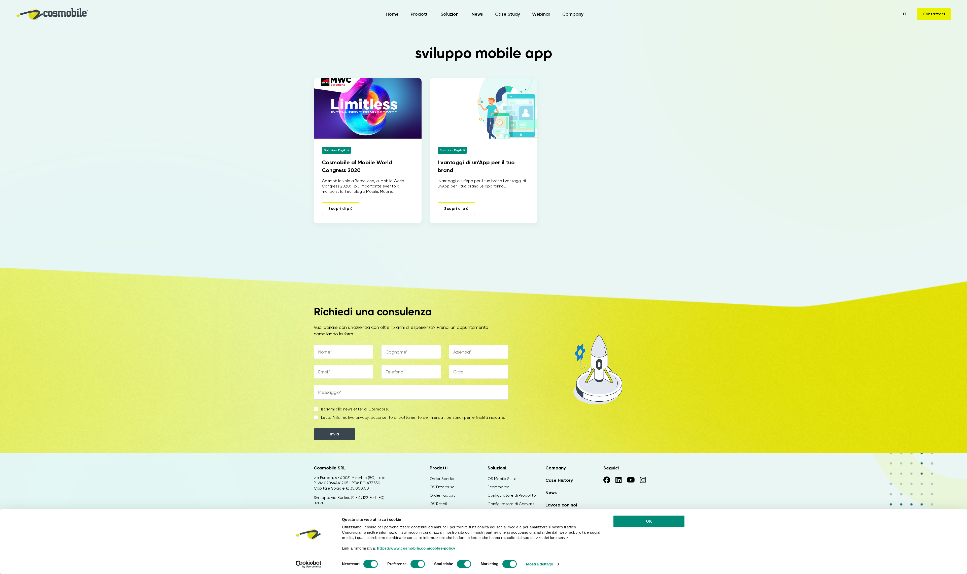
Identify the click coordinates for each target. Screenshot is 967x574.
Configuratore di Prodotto (512, 495)
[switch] (417, 565)
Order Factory (443, 495)
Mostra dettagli (539, 564)
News (477, 14)
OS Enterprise (442, 487)
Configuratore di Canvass (511, 504)
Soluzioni (450, 14)
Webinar (541, 14)
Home (392, 14)
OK (649, 521)
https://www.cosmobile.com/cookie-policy (416, 548)
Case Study (507, 14)
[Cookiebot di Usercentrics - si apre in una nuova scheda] (309, 564)
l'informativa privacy (350, 417)
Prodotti (420, 14)
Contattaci (934, 14)
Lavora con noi (561, 505)
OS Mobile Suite (502, 478)
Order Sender (442, 478)
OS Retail (438, 504)
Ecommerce (498, 487)
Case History (559, 480)
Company (572, 14)
